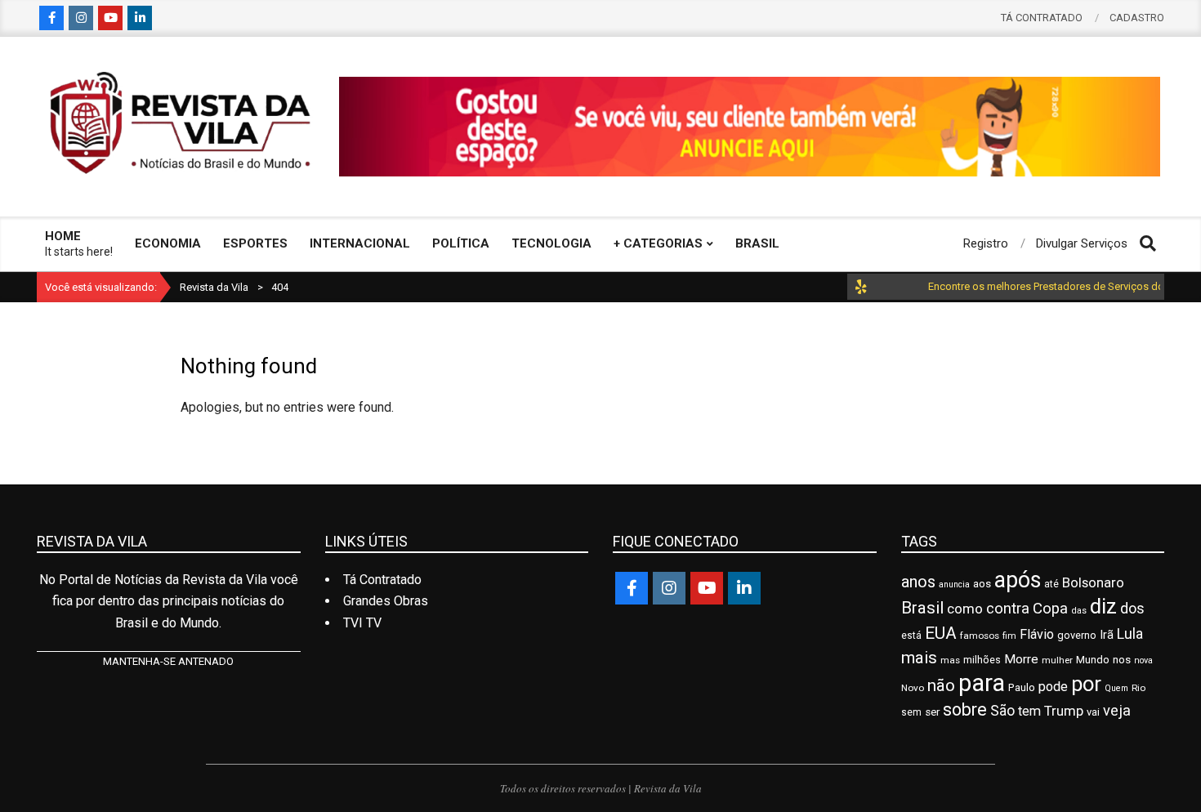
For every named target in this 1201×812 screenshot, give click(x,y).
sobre (965, 709)
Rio (1138, 688)
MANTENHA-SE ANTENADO (168, 661)
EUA (941, 633)
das (1079, 610)
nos (1122, 659)
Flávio (1037, 634)
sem (911, 712)
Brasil (922, 608)
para (981, 683)
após (1017, 580)
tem (1029, 711)
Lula (1130, 633)
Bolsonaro (1093, 582)
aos (982, 583)
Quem (1116, 688)
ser (932, 712)
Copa (1050, 609)
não (941, 685)
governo (1076, 635)
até (1051, 584)
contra (1007, 609)
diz (1103, 606)
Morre (1021, 659)
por (1086, 683)
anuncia (954, 584)
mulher (1057, 660)
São (1002, 711)
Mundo (1092, 660)
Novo (912, 688)
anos (918, 581)
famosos (979, 635)
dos (1132, 608)
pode (1053, 686)
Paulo (1021, 687)
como (965, 608)
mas (950, 660)
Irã (1107, 635)
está (911, 635)
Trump (1063, 711)
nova (1143, 660)
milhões (982, 660)
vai (1093, 712)
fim (1009, 636)
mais (919, 657)
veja (1117, 710)
